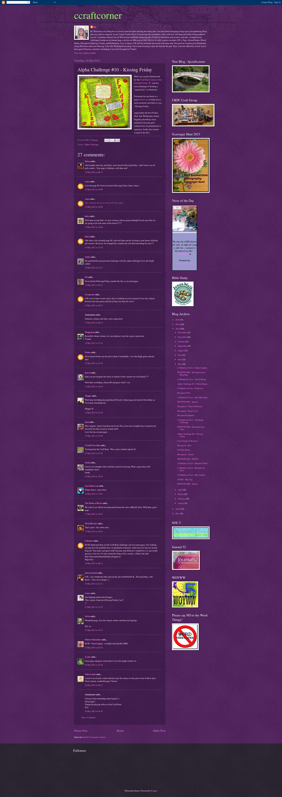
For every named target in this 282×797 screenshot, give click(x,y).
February (182, 498)
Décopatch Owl (183, 392)
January (181, 503)
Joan (87, 421)
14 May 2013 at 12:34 (94, 247)
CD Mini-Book (183, 449)
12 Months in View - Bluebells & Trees (191, 469)
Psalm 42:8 (183, 254)
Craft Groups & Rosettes (187, 440)
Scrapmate (89, 294)
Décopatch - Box (184, 445)
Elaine (88, 352)
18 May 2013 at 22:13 (94, 583)
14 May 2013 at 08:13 (94, 172)
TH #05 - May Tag (184, 479)
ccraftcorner (98, 14)
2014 (177, 324)
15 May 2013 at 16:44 (94, 386)
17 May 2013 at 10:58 (94, 513)
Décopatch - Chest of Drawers (189, 406)
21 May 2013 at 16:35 (94, 630)
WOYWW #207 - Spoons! (187, 401)
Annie (87, 256)
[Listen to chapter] (190, 254)
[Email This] (106, 140)
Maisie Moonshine (93, 639)
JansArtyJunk (91, 572)
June (180, 359)
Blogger (154, 790)
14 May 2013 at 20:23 (94, 305)
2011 (177, 513)
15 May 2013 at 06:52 (94, 322)
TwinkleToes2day (92, 445)
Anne (87, 181)
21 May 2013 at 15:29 (94, 606)
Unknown (89, 540)
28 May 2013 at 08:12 (94, 685)
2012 (177, 508)
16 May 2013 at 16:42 (94, 476)
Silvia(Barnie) (91, 523)
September (182, 345)
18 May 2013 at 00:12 (94, 563)
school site (144, 99)
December (182, 332)
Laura (87, 593)
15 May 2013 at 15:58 (94, 363)
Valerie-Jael (90, 674)
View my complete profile (85, 52)
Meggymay (89, 332)
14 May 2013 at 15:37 (94, 267)
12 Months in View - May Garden (191, 474)
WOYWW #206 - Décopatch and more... (190, 428)
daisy (87, 216)
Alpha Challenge (91, 144)
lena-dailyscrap (92, 485)
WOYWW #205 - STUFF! (188, 458)
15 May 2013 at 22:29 (94, 412)
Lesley (88, 656)
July (180, 355)
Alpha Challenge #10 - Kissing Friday (190, 435)
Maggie (88, 395)
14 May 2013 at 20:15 (94, 285)
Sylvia (87, 616)
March (181, 494)
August (181, 350)
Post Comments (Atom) (95, 737)
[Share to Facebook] (115, 140)
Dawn (87, 236)
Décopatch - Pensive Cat (187, 410)
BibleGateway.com (184, 263)
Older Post (159, 731)
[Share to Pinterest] (118, 140)
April (180, 489)
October (181, 341)
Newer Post (80, 731)
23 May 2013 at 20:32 (94, 647)
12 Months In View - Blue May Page (192, 397)
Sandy (87, 462)
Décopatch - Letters (185, 454)
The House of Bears (93, 503)
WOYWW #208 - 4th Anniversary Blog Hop (191, 373)
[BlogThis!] (109, 140)
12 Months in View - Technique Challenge (190, 421)
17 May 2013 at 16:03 (94, 531)
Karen (88, 372)
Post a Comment (88, 717)
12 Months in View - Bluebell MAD (192, 463)
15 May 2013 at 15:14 (94, 343)
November (182, 336)
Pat (86, 277)
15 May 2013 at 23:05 (94, 435)
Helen (87, 161)
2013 (177, 328)
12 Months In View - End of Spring (191, 379)
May (180, 364)
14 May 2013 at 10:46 (94, 227)
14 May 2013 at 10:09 (94, 189)
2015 (177, 319)
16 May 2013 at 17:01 (94, 493)
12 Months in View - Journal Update (192, 367)
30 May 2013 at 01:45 (94, 711)
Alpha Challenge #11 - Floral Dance (192, 383)
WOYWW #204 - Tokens (187, 483)
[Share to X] (112, 140)
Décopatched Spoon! (185, 415)
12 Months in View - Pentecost (190, 388)
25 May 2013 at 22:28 (94, 664)
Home (120, 731)
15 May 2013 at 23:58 (94, 453)
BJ (95, 27)
